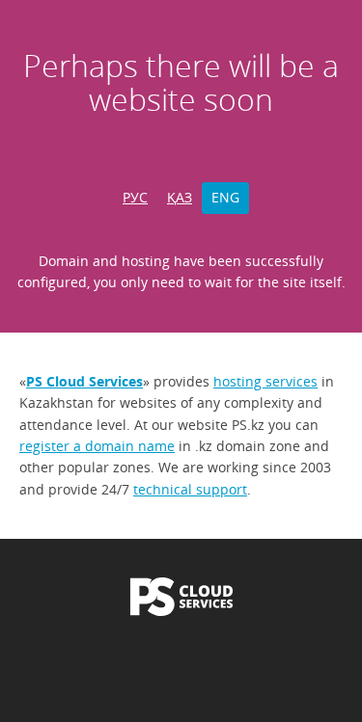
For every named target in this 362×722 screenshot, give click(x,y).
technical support (190, 489)
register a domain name (97, 446)
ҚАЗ (179, 197)
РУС (135, 197)
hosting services (265, 381)
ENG (225, 197)
